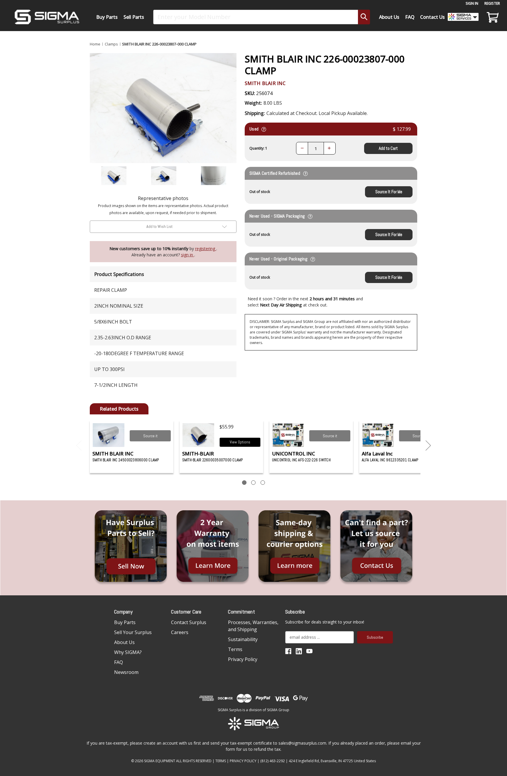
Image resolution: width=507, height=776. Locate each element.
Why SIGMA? (128, 652)
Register (492, 3)
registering (205, 248)
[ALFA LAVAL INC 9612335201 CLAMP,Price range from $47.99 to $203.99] (378, 435)
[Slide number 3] (263, 482)
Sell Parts (134, 17)
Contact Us (432, 17)
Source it (150, 435)
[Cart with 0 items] (492, 17)
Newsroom (126, 672)
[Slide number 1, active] (244, 482)
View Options (240, 442)
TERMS (220, 760)
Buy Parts (107, 17)
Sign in (472, 3)
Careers (179, 632)
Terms (235, 649)
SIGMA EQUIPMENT (159, 760)
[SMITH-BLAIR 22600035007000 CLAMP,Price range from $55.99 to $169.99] (198, 435)
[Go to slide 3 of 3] (79, 446)
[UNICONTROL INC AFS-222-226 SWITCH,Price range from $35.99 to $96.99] (288, 435)
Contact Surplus (188, 622)
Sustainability (243, 639)
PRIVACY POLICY (243, 760)
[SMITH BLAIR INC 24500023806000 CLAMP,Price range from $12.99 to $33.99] (108, 435)
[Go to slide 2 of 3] (428, 446)
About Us (389, 17)
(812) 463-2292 (272, 760)
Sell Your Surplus (133, 632)
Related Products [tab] (119, 409)
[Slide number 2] (253, 482)
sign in (187, 254)
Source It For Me (388, 191)
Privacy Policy (242, 659)
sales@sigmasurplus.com (302, 743)
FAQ (410, 17)
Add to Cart (388, 148)
